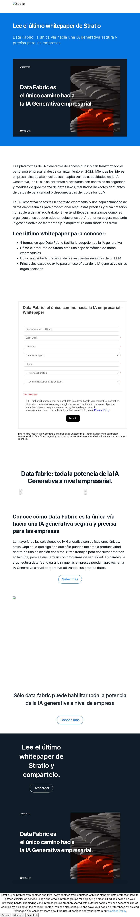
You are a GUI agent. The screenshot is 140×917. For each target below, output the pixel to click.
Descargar (41, 788)
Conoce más (70, 720)
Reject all (32, 915)
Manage (18, 915)
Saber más (70, 579)
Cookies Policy (117, 910)
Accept (5, 915)
